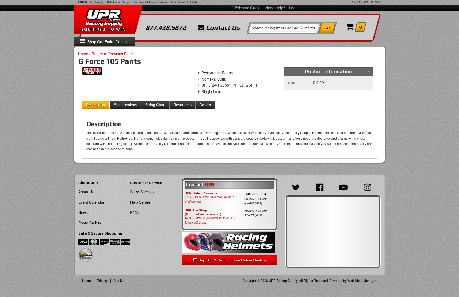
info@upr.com (193, 201)
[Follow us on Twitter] (297, 186)
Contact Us (222, 27)
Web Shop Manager (361, 280)
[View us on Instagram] (369, 186)
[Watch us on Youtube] (344, 186)
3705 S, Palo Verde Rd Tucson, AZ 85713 (210, 197)
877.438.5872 (372, 2)
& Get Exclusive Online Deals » (232, 260)
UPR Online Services (201, 193)
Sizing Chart (155, 105)
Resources (182, 105)
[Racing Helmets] (229, 242)
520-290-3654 (255, 194)
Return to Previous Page (112, 53)
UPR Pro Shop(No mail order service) (203, 212)
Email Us (357, 2)
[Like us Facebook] (321, 186)
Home (83, 53)
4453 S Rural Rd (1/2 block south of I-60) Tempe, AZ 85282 (210, 220)
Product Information (328, 71)
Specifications (125, 105)
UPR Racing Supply (90, 2)
